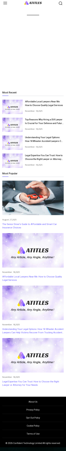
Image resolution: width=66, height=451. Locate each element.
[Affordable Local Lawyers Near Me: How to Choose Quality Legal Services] (12, 107)
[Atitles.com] (33, 3)
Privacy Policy (33, 410)
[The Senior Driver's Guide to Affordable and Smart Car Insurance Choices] (33, 198)
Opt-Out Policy (33, 418)
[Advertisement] (33, 52)
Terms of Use (33, 434)
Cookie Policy (33, 426)
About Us (33, 402)
